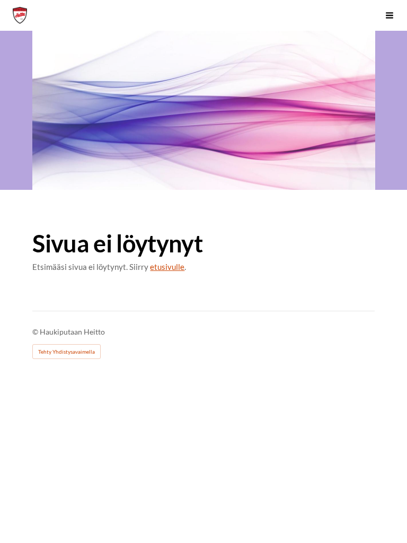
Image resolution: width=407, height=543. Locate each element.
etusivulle (167, 267)
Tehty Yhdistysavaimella (66, 351)
